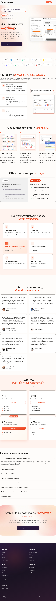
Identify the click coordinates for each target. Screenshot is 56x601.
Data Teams (5, 575)
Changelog (5, 588)
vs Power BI (32, 570)
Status (35, 597)
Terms (31, 597)
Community (32, 560)
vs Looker (31, 567)
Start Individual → (42, 402)
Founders (4, 567)
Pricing (31, 555)
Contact (4, 585)
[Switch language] (39, 596)
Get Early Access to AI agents (11, 44)
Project (4, 557)
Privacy (26, 597)
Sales (3, 573)
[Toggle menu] (53, 2)
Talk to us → (30, 443)
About (4, 583)
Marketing (4, 570)
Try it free (49, 2)
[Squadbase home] (7, 2)
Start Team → (42, 428)
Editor (3, 552)
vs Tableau (32, 573)
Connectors (5, 560)
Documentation (33, 552)
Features (14, 597)
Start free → (14, 402)
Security (4, 555)
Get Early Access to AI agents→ (27, 528)
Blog (30, 557)
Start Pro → (13, 428)
